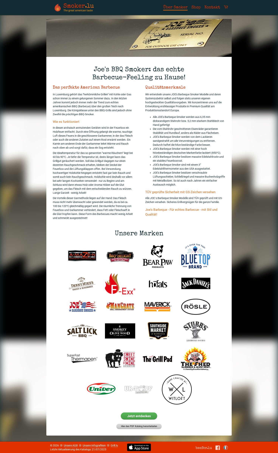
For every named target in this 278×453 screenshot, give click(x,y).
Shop (196, 7)
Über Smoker (175, 7)
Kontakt (212, 7)
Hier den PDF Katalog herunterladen (139, 426)
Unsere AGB (71, 445)
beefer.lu (204, 447)
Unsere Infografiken (94, 445)
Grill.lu (114, 445)
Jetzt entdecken (139, 416)
